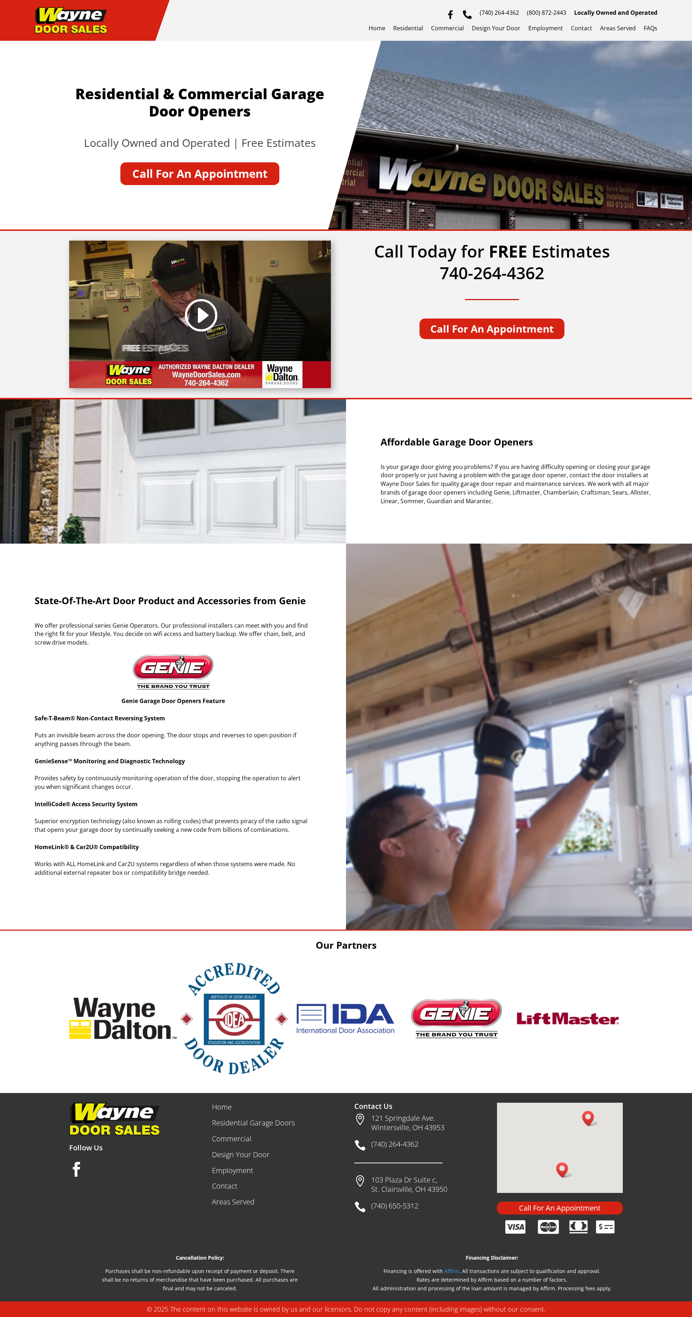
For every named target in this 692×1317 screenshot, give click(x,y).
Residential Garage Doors (253, 1123)
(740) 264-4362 (499, 13)
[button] (590, 1118)
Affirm (451, 1271)
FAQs (650, 29)
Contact (581, 29)
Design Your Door (496, 29)
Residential (408, 29)
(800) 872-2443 (546, 13)
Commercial (447, 29)
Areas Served (618, 29)
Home (377, 29)
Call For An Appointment (199, 173)
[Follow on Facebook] (76, 1169)
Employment (545, 29)
